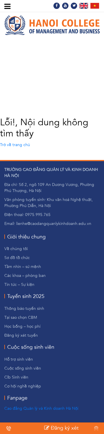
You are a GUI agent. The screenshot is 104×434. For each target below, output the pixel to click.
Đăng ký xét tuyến (61, 429)
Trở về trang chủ (15, 145)
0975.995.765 (25, 428)
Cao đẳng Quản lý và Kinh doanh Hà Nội (41, 409)
